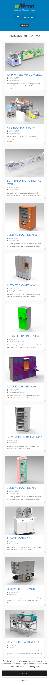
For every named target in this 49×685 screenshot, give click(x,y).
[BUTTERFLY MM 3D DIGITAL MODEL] (24, 176)
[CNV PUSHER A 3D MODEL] (24, 637)
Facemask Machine (14, 80)
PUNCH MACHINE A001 (21, 538)
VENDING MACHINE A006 (22, 234)
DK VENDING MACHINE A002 (24, 437)
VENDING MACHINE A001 (22, 487)
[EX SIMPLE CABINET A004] (24, 331)
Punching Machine (14, 544)
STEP (17, 78)
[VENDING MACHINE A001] (24, 483)
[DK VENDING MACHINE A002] (24, 432)
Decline (24, 680)
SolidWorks (12, 78)
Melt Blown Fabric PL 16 (21, 127)
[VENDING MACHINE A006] (24, 230)
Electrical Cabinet (19, 291)
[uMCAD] (24, 5)
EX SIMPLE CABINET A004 (23, 336)
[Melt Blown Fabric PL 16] (24, 123)
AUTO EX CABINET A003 (21, 386)
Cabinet (11, 291)
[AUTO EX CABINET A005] (24, 280)
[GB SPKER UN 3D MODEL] (24, 584)
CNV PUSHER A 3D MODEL (23, 642)
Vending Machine (14, 240)
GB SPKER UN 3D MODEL (22, 589)
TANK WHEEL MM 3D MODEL (24, 74)
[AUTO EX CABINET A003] (24, 381)
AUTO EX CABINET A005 (21, 285)
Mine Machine (13, 594)
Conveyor (12, 647)
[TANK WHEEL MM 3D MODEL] (24, 70)
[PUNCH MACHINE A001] (24, 533)
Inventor (11, 645)
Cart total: (26, 17)
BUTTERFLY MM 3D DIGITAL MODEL (24, 182)
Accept (24, 673)
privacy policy (35, 666)
